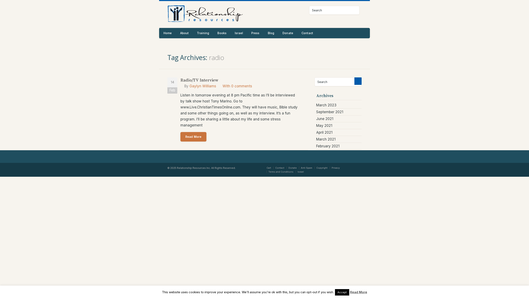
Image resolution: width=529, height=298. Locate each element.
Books (221, 33)
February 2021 (328, 146)
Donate (287, 33)
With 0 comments (237, 86)
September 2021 (329, 112)
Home (167, 33)
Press (255, 33)
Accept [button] (342, 292)
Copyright (322, 167)
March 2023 (326, 105)
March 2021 (326, 139)
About (184, 33)
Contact (307, 33)
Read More (193, 136)
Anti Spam (306, 167)
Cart (269, 167)
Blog (271, 33)
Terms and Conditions (280, 171)
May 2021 (324, 126)
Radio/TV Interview (199, 80)
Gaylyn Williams (202, 86)
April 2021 (324, 132)
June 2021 (324, 119)
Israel (239, 33)
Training (203, 33)
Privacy (336, 167)
